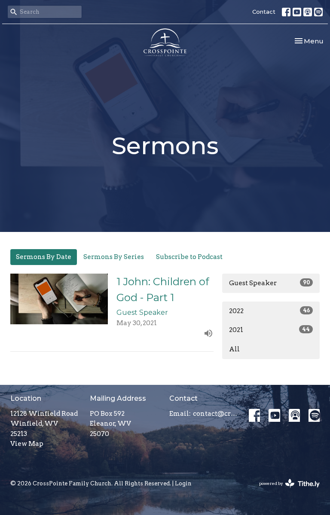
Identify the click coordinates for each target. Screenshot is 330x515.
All (234, 349)
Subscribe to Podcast (189, 257)
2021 (269, 330)
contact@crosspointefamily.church (216, 413)
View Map (26, 444)
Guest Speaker (269, 283)
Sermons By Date (43, 257)
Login (183, 483)
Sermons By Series (113, 257)
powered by (285, 491)
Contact (263, 11)
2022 (269, 311)
